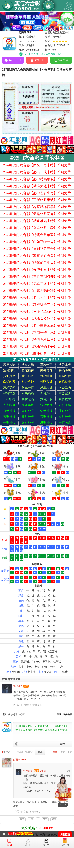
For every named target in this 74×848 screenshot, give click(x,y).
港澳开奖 (18, 686)
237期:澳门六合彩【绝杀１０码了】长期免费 (37, 318)
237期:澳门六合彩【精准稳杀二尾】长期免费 (37, 304)
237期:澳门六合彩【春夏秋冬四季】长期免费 (37, 207)
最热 (70, 752)
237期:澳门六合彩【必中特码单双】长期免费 (37, 179)
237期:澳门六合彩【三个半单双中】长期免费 (37, 311)
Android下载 (15, 60)
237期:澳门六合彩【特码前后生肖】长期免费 (37, 263)
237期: (12, 833)
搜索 (40, 751)
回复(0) (27, 811)
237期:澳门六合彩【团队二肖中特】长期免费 (37, 165)
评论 (46, 844)
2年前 (16, 705)
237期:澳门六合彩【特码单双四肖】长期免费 (37, 339)
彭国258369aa (20, 759)
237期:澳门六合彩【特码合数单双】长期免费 (37, 235)
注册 (28, 844)
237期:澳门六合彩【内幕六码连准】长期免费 (37, 291)
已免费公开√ (24, 833)
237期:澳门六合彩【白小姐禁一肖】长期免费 (37, 353)
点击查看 (65, 834)
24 (39, 705)
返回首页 (67, 9)
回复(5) (27, 705)
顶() (38, 705)
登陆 (59, 714)
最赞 (62, 752)
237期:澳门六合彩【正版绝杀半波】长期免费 (37, 200)
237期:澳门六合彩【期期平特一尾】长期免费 (37, 332)
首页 (9, 844)
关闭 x (62, 804)
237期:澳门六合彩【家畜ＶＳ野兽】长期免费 (37, 256)
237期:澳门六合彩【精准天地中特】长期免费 (37, 186)
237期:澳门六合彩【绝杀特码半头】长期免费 (37, 346)
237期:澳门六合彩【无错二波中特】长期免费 (37, 284)
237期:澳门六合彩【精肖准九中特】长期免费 (37, 221)
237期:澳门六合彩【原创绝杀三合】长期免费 (37, 249)
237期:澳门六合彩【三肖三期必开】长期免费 (37, 277)
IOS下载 (39, 60)
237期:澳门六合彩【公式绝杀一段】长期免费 (37, 228)
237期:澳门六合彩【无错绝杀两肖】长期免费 (37, 214)
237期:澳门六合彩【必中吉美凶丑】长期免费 (37, 325)
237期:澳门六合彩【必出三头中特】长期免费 (37, 172)
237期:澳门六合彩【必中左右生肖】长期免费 (37, 193)
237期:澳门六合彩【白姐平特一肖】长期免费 (37, 242)
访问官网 (63, 60)
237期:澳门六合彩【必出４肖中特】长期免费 (37, 298)
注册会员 (67, 714)
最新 (55, 752)
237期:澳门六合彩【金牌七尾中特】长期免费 (37, 270)
